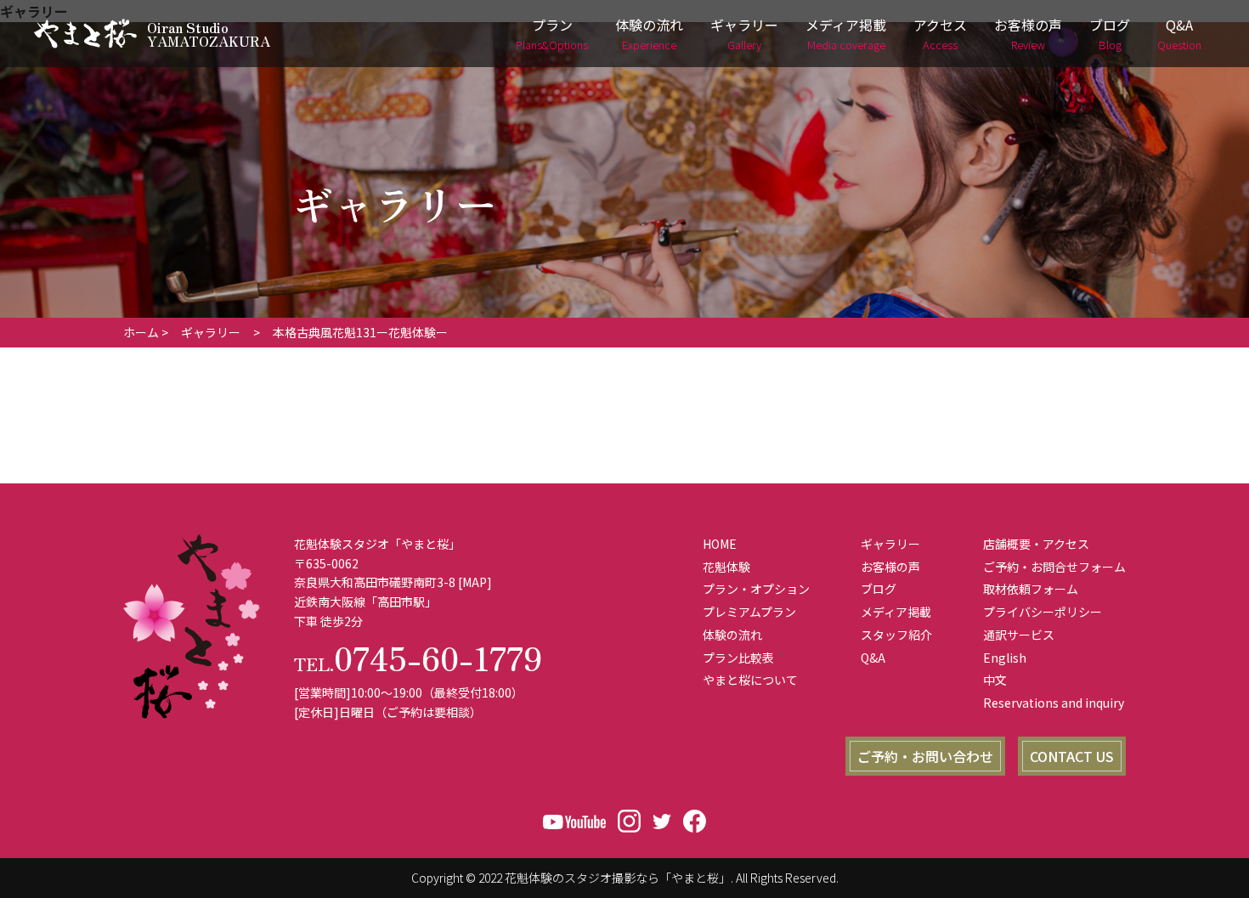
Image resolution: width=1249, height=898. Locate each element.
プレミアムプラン (749, 611)
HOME (720, 543)
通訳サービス (1018, 634)
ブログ (1109, 33)
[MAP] (475, 581)
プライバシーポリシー (1042, 611)
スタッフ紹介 (896, 634)
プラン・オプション (756, 588)
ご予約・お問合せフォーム (1054, 566)
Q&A (1179, 33)
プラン (552, 33)
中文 (995, 679)
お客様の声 (1028, 33)
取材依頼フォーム (1030, 588)
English (1004, 657)
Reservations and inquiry (1053, 702)
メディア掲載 (845, 33)
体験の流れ (649, 33)
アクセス (940, 33)
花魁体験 (726, 566)
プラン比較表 (738, 657)
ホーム (141, 332)
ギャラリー (744, 33)
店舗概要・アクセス (1036, 543)
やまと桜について (750, 679)
